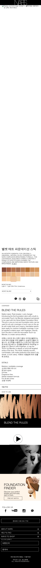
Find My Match (13, 498)
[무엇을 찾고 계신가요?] (35, 3)
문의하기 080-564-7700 (20, 521)
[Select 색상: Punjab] (27, 274)
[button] (20, 6)
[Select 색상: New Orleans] (13, 269)
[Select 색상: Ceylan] (32, 274)
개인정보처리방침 (16, 557)
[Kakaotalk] (32, 511)
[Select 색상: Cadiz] (32, 269)
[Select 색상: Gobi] (8, 279)
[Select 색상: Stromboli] (13, 274)
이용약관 (27, 557)
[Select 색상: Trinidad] (18, 269)
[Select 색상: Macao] (27, 269)
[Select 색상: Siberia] (18, 279)
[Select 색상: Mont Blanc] (13, 279)
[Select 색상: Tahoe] (37, 269)
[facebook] (5, 511)
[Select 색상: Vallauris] (23, 274)
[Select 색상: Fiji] (37, 274)
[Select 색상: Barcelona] (8, 274)
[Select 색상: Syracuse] (4, 274)
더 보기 (14, 264)
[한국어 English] (20, 549)
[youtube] (14, 511)
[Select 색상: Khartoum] (4, 269)
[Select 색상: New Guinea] (23, 269)
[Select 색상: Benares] (8, 269)
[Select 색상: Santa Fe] (18, 274)
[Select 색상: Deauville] (4, 279)
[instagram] (24, 511)
